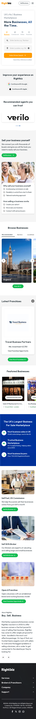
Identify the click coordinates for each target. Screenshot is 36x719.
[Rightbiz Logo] (8, 670)
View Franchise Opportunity (18, 351)
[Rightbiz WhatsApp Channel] (23, 711)
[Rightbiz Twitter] (16, 712)
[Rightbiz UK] (6, 3)
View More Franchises (16, 359)
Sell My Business (8, 509)
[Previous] (4, 261)
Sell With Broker (8, 555)
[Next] (32, 261)
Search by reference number (22, 60)
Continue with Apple (19, 89)
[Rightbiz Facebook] (12, 712)
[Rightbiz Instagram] (20, 712)
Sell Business (24, 3)
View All (16, 286)
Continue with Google (19, 84)
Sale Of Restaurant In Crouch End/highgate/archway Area (13, 404)
